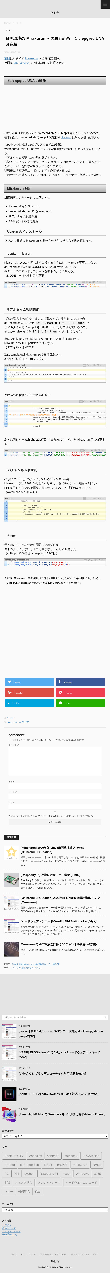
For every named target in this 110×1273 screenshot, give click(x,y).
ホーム (14, 1254)
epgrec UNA (21, 62)
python (29, 1173)
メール (13, 792)
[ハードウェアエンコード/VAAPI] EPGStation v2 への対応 (59, 921)
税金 (38, 1191)
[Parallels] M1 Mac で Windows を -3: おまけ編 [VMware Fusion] (62, 1114)
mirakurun (16, 722)
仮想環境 (24, 1191)
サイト (12, 802)
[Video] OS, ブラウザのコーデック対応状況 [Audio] (52, 1073)
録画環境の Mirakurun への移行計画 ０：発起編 (35, 964)
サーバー (10, 718)
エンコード (31, 1254)
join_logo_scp (29, 1164)
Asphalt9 (53, 1156)
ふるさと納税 (23, 1182)
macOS (62, 1164)
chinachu (70, 1156)
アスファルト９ (45, 1254)
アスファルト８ (61, 1254)
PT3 (27, 722)
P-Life (55, 13)
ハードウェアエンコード (81, 1182)
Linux (9, 722)
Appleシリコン (14, 1156)
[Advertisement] (55, 108)
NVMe (97, 1164)
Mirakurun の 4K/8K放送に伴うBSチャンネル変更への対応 (59, 944)
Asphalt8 (35, 1156)
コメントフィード (11, 1231)
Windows (82, 1173)
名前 (12, 781)
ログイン (6, 1225)
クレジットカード (49, 1182)
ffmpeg (9, 1164)
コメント (14, 745)
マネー (8, 1191)
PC (23, 722)
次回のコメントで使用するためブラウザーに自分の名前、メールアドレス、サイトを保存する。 (52, 816)
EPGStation (91, 1156)
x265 (97, 1173)
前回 (7, 58)
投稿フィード (9, 1228)
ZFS (7, 1182)
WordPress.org (9, 1234)
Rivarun (66, 137)
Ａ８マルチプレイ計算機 (79, 1254)
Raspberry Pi (49, 1173)
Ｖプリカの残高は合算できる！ (27, 967)
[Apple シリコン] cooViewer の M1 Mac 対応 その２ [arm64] (58, 1093)
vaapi (66, 1173)
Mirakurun (31, 58)
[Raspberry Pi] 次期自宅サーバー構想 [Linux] (50, 875)
